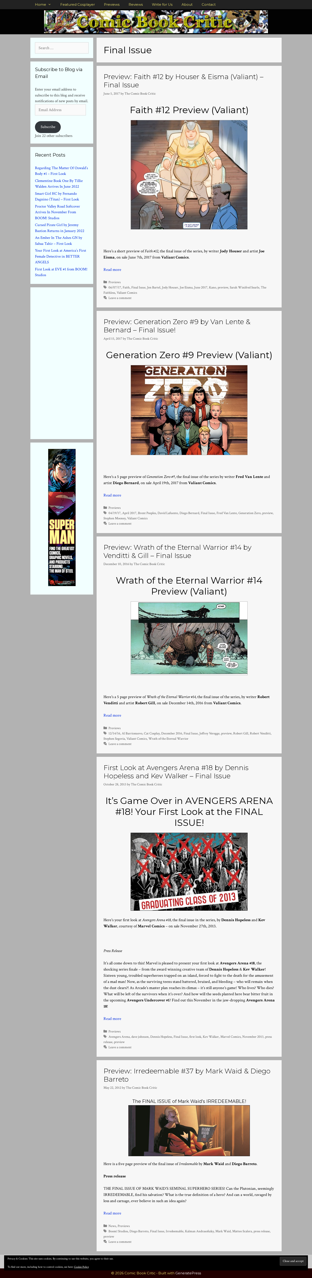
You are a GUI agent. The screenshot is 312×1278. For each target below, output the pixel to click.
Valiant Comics (127, 292)
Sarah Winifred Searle (244, 287)
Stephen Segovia (114, 738)
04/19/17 (114, 513)
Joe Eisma (186, 287)
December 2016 (171, 733)
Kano (212, 287)
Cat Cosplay (152, 733)
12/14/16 (114, 733)
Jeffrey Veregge (209, 733)
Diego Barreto (139, 1231)
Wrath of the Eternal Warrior (168, 738)
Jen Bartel (153, 287)
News (112, 1226)
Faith (126, 287)
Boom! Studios (118, 1231)
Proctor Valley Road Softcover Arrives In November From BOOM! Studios (57, 212)
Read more (112, 269)
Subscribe (48, 126)
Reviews (136, 4)
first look (195, 1036)
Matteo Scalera (242, 1231)
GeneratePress (188, 1273)
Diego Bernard (189, 513)
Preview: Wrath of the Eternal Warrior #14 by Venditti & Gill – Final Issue (177, 551)
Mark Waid (223, 1231)
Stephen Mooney (114, 518)
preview (223, 287)
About (187, 4)
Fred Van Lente (227, 513)
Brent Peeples (147, 513)
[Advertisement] (69, 362)
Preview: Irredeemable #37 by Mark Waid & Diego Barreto (186, 1075)
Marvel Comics (230, 1036)
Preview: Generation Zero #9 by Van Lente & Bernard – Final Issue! (176, 325)
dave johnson (140, 1036)
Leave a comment (120, 298)
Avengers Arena (119, 1036)
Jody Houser (170, 287)
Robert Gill (240, 733)
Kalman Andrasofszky (199, 1231)
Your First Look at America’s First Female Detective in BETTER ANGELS (60, 256)
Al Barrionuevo (132, 733)
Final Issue (138, 287)
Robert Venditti (260, 733)
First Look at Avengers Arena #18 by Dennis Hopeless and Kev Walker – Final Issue (176, 771)
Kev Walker (211, 1036)
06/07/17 (114, 287)
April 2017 (129, 513)
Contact (209, 4)
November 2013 (253, 1036)
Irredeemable (174, 1231)
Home (40, 4)
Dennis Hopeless (161, 1036)
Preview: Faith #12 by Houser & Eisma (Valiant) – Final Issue (183, 80)
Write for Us (162, 4)
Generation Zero (249, 513)
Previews (111, 4)
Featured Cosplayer (77, 4)
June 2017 (200, 287)
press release (262, 1231)
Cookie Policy (81, 1267)
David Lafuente (168, 513)
